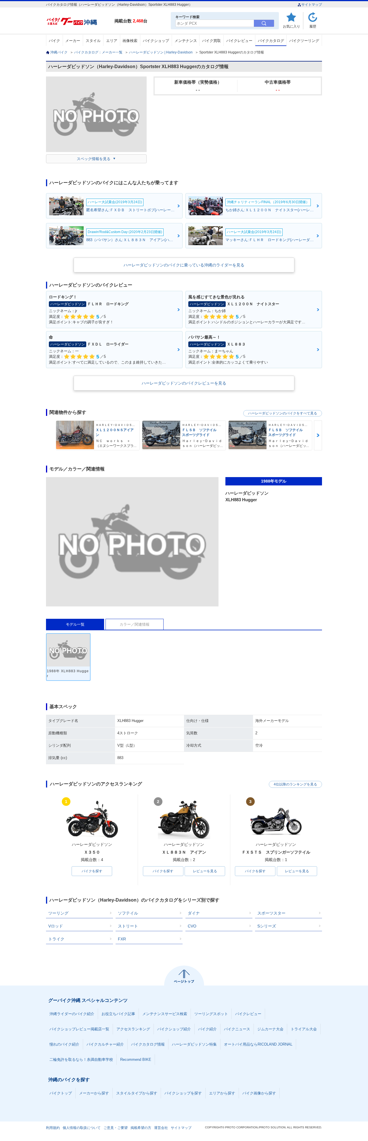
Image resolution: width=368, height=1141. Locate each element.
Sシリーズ (266, 926)
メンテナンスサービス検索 (164, 1014)
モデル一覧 (75, 624)
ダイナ (194, 913)
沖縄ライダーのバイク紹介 (71, 1014)
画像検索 (129, 41)
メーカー (72, 41)
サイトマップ (311, 5)
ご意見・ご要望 (115, 1128)
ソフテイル (128, 913)
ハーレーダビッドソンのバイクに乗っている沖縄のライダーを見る (184, 265)
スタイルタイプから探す (136, 1093)
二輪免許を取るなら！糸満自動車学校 (81, 1059)
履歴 (312, 26)
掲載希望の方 (141, 1128)
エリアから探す (222, 1093)
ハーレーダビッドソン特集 (194, 1044)
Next (318, 435)
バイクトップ (60, 1093)
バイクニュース (237, 1029)
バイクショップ (156, 41)
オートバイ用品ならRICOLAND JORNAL (258, 1044)
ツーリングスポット (211, 1014)
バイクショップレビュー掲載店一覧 (79, 1029)
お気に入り (291, 26)
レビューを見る (205, 871)
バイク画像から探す (259, 1093)
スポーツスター (271, 913)
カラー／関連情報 (135, 624)
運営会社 (161, 1128)
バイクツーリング (304, 41)
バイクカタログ (271, 41)
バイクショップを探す (183, 1093)
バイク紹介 (207, 1029)
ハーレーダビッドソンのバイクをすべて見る (282, 413)
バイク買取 (211, 41)
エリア (111, 41)
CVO (192, 926)
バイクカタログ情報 (148, 1044)
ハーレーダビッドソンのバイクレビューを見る (184, 383)
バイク (54, 41)
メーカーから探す (94, 1093)
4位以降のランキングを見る (295, 784)
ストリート (128, 926)
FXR (122, 939)
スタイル (93, 41)
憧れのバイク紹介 (64, 1044)
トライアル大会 (304, 1029)
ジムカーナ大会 (270, 1029)
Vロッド (55, 926)
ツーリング (58, 913)
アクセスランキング (133, 1029)
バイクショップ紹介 (174, 1029)
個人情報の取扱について (82, 1128)
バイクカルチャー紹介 (105, 1044)
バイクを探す (92, 871)
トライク (56, 939)
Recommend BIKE (135, 1059)
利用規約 (53, 1128)
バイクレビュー (239, 41)
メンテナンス (186, 41)
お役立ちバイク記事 (118, 1014)
